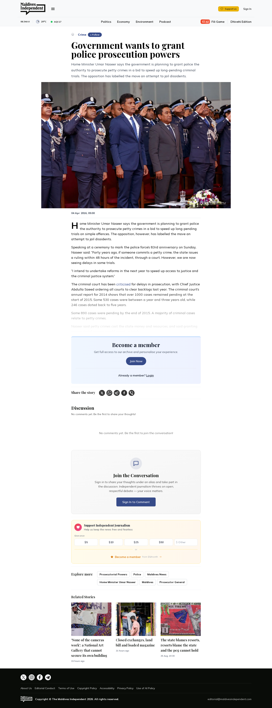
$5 (86, 542)
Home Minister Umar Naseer (118, 582)
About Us (26, 688)
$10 (111, 542)
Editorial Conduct (45, 688)
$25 (136, 542)
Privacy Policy (125, 688)
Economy (123, 21)
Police (137, 574)
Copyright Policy (87, 688)
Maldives (147, 582)
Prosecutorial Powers (113, 574)
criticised (123, 284)
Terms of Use (66, 688)
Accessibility (107, 688)
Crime (82, 34)
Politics (106, 21)
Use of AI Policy (145, 688)
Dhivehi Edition (241, 21)
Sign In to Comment (136, 502)
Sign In (247, 9)
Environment (144, 21)
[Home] (72, 34)
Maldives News (156, 574)
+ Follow (95, 34)
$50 (161, 542)
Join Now (136, 361)
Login (150, 375)
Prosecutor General (172, 582)
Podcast (165, 21)
